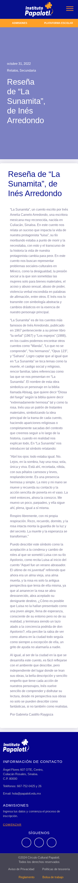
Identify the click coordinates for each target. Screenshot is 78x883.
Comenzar (12, 824)
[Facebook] (26, 842)
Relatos (12, 70)
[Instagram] (39, 842)
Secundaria (28, 70)
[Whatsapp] (51, 842)
